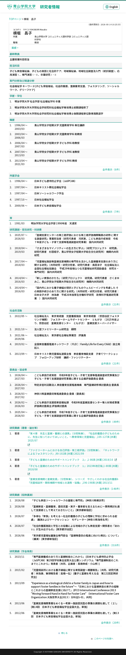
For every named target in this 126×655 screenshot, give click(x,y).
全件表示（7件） (112, 211)
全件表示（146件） (110, 488)
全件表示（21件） (111, 304)
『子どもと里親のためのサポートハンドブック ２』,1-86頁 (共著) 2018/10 (70, 459)
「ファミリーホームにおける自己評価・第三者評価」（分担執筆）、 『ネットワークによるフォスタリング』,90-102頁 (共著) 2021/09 (73, 451)
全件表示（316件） (110, 545)
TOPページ (15, 19)
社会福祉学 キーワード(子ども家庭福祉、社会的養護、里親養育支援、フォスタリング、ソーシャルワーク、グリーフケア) (64, 87)
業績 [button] (13, 47)
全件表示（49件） (111, 421)
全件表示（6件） (112, 169)
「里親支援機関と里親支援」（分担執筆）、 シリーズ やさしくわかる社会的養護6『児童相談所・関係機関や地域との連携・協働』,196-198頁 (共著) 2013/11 (73, 480)
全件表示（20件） (111, 622)
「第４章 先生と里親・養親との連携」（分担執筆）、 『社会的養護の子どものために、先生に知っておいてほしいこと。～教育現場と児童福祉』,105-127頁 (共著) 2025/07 (73, 437)
